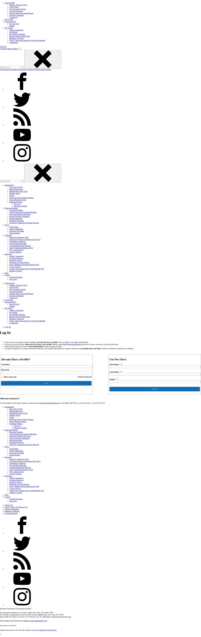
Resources (8, 254)
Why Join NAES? (16, 187)
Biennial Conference (12, 511)
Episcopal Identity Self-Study (20, 214)
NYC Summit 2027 (16, 250)
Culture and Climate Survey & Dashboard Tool (26, 269)
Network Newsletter (16, 231)
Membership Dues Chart (18, 191)
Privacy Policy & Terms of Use (16, 507)
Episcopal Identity (11, 208)
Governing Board (11, 513)
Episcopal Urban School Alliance (21, 198)
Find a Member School (17, 200)
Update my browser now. (47, 630)
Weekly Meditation (16, 229)
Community (13, 43)
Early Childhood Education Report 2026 (24, 265)
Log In (46, 383)
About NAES (10, 3)
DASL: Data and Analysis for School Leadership (27, 40)
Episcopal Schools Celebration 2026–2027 (25, 240)
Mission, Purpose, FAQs (18, 5)
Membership (9, 185)
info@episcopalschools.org (73, 344)
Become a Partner (20, 206)
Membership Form (16, 189)
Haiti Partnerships (15, 219)
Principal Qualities (16, 210)
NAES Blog (13, 227)
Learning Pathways (16, 258)
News (7, 225)
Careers (7, 275)
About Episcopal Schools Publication (23, 212)
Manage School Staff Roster (19, 36)
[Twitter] (22, 107)
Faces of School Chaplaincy (19, 217)
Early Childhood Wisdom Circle (21, 248)
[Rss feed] (22, 125)
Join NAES (9, 20)
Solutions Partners (16, 202)
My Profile (13, 32)
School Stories (14, 233)
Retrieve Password (85, 377)
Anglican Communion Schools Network (24, 223)
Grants (11, 196)
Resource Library (15, 260)
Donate (12, 26)
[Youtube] (22, 143)
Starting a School (15, 271)
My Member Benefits (17, 34)
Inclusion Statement (16, 15)
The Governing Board (17, 9)
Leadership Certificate (17, 242)
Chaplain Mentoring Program (20, 246)
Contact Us (13, 17)
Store (6, 273)
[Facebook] (22, 89)
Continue (154, 389)
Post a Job (13, 279)
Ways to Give (14, 24)
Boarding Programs (16, 221)
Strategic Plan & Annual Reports (21, 13)
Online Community (16, 30)
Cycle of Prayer (15, 267)
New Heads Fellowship (18, 244)
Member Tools (14, 194)
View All (17, 204)
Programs (8, 235)
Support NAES (10, 22)
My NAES (9, 28)
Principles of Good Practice (19, 263)
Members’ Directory (16, 38)
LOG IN (3, 47)
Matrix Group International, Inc (35, 621)
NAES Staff (13, 7)
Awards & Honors (16, 11)
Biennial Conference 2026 (19, 237)
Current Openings (15, 277)
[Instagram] (22, 161)
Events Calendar (15, 252)
